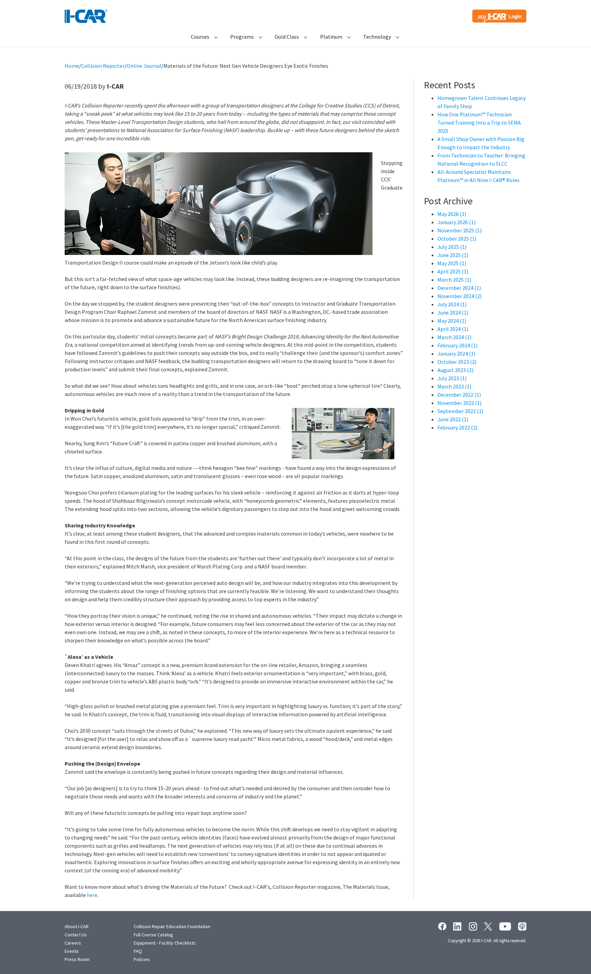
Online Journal (144, 65)
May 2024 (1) (451, 320)
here (92, 895)
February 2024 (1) (457, 345)
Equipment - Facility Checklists (165, 943)
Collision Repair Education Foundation (172, 926)
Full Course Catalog (153, 935)
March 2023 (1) (454, 386)
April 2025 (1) (452, 271)
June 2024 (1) (452, 312)
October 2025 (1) (456, 238)
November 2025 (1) (459, 230)
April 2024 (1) (452, 328)
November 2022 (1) (459, 402)
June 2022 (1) (452, 419)
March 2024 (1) (454, 337)
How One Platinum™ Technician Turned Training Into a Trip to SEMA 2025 (479, 122)
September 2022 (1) (460, 411)
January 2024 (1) (456, 353)
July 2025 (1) (452, 246)
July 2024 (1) (452, 304)
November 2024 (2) (459, 296)
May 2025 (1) (451, 263)
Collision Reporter (102, 65)
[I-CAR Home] (86, 16)
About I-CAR (77, 926)
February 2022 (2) (457, 427)
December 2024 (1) (459, 287)
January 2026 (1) (456, 222)
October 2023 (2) (456, 361)
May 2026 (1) (451, 213)
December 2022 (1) (459, 394)
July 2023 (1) (452, 378)
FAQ (138, 951)
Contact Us (76, 935)
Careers (73, 943)
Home (72, 65)
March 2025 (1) (454, 279)
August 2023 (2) (455, 370)
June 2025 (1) (452, 255)
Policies (142, 959)
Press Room (77, 959)
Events (72, 951)
